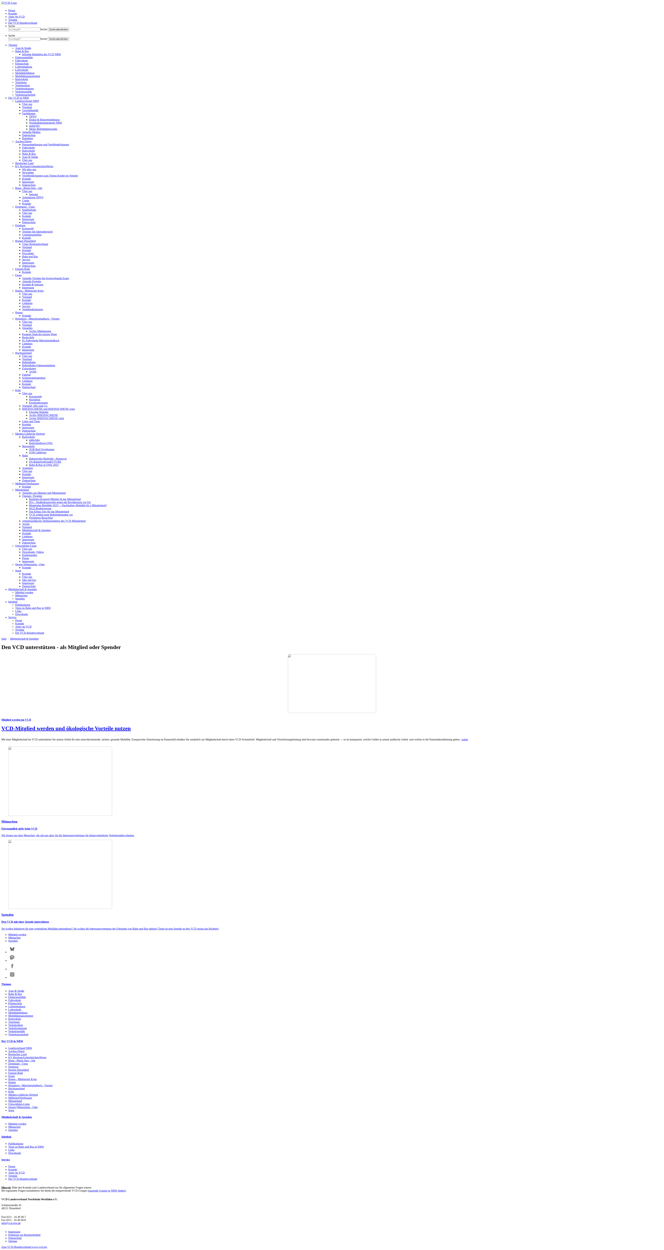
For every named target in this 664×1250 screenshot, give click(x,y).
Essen (18, 275)
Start (3, 638)
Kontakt (12, 13)
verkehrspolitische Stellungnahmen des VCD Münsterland (54, 520)
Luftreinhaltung (23, 66)
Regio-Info (28, 337)
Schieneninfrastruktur (33, 377)
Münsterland (22, 489)
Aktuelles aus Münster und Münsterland (44, 492)
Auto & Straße (23, 48)
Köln (18, 390)
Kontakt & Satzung (32, 284)
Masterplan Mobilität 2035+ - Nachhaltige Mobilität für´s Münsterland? (68, 505)
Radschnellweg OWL (41, 443)
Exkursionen (29, 368)
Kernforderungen (38, 402)
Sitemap (12, 1241)
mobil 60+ (34, 125)
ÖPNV (33, 116)
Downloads (21, 614)
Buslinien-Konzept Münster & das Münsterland (55, 499)
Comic (25, 200)
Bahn (25, 455)
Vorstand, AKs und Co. (35, 405)
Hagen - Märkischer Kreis (29, 290)
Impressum (28, 181)
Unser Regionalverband (35, 244)
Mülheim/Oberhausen (27, 483)
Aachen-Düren (23, 141)
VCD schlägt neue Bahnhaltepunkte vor (51, 514)
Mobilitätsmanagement (27, 76)
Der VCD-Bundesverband (22, 22)
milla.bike (34, 440)
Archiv (33, 371)
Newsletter (28, 172)
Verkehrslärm (22, 85)
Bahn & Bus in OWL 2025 (44, 464)
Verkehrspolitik (23, 91)
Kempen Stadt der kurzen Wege (39, 334)
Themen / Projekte (32, 496)
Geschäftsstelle (30, 110)
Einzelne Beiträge (38, 412)
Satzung (33, 194)
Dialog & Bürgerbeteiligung (44, 119)
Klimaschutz (22, 63)
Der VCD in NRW (18, 97)
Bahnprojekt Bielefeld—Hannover (48, 458)
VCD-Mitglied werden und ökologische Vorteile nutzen (66, 728)
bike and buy (29, 580)
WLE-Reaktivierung (40, 508)
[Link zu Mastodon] (12, 960)
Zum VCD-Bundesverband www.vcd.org (24, 1247)
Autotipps (27, 468)
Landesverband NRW (27, 101)
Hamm (19, 312)
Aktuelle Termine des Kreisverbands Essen (45, 278)
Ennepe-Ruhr (22, 268)
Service (26, 259)
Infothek (12, 601)
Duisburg (20, 225)
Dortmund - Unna (25, 206)
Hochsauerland (23, 352)
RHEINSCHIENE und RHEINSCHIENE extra (48, 408)
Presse (11, 10)
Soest (18, 570)
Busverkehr (28, 446)
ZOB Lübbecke (37, 452)
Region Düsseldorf (25, 240)
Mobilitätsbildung (24, 73)
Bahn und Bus (30, 256)
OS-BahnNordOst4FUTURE (45, 461)
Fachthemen (28, 113)
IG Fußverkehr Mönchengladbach (40, 340)
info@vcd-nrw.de (11, 1223)
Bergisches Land (24, 163)
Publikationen (22, 604)
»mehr (464, 739)
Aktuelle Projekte (31, 281)
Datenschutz (29, 135)
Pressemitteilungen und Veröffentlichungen (45, 144)
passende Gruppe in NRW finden (107, 1190)
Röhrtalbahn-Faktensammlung (38, 365)
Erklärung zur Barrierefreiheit (24, 1234)
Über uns (27, 104)
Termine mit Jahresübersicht (37, 231)
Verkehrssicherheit (25, 94)
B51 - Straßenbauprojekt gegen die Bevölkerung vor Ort (60, 502)
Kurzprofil (28, 228)
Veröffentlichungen (32, 309)
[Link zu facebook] (12, 968)
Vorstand (27, 107)
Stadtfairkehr (29, 209)
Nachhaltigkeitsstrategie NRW (45, 122)
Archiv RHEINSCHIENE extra (46, 418)
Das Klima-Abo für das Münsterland (49, 511)
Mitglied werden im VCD (16, 719)
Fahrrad (26, 374)
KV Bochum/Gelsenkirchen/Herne (34, 166)
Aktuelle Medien (31, 132)
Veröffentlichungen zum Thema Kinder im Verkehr (50, 175)
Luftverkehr (21, 69)
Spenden (20, 598)
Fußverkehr (21, 60)
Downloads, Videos (33, 552)
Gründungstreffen (32, 234)
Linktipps (27, 303)
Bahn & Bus (22, 51)
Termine (12, 19)
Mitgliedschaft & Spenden (36, 530)
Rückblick (34, 399)
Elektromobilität (24, 57)
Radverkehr (21, 79)
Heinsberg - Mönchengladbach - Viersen (37, 318)
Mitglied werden (24, 592)
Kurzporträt (35, 396)
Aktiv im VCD (16, 16)
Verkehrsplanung (24, 88)
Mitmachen (21, 595)
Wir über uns (29, 169)
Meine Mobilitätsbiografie (43, 129)
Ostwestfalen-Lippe (26, 545)
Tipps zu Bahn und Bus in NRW (33, 608)
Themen (12, 45)
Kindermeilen (29, 555)
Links (18, 611)
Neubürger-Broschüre (41, 517)
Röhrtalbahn (29, 362)
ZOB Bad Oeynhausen (41, 449)
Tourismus (21, 82)
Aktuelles (27, 328)
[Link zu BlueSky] (12, 952)
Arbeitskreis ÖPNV (33, 197)
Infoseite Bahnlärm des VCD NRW (41, 54)
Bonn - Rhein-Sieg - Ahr (28, 188)
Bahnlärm (27, 138)
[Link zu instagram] (12, 977)
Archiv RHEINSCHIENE (43, 415)
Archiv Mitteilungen (40, 331)
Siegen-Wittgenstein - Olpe (30, 564)
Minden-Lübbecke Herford (30, 433)
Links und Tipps (31, 421)
